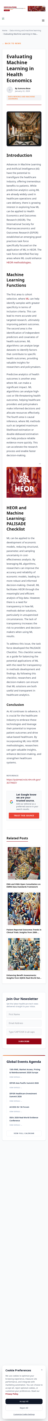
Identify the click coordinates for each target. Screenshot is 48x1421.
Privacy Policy (11, 1394)
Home (4, 30)
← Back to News (11, 43)
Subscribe (24, 1041)
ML (27, 298)
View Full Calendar (24, 1133)
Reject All (24, 1408)
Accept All (24, 1401)
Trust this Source (24, 815)
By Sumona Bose (22, 88)
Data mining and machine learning (25, 30)
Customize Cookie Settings (24, 1414)
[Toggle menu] (43, 20)
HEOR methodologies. (19, 262)
